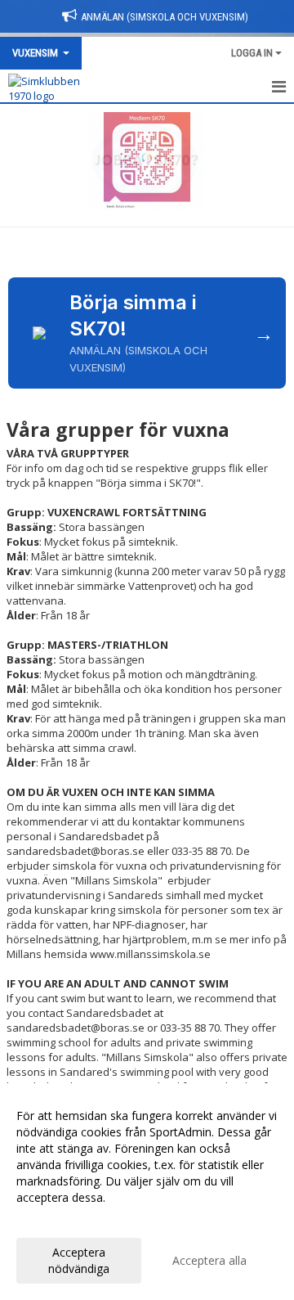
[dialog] (147, 1191)
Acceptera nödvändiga (78, 1260)
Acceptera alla (209, 1260)
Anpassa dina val (60, 1219)
